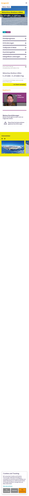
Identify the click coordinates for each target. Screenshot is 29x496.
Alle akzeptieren (22, 490)
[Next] (4, 138)
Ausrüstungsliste (9, 52)
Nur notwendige (7, 490)
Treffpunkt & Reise (9, 47)
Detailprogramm (9, 38)
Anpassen (14, 490)
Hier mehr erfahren (7, 486)
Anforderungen (8, 43)
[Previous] (2, 138)
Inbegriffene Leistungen (11, 56)
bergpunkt (5, 3)
